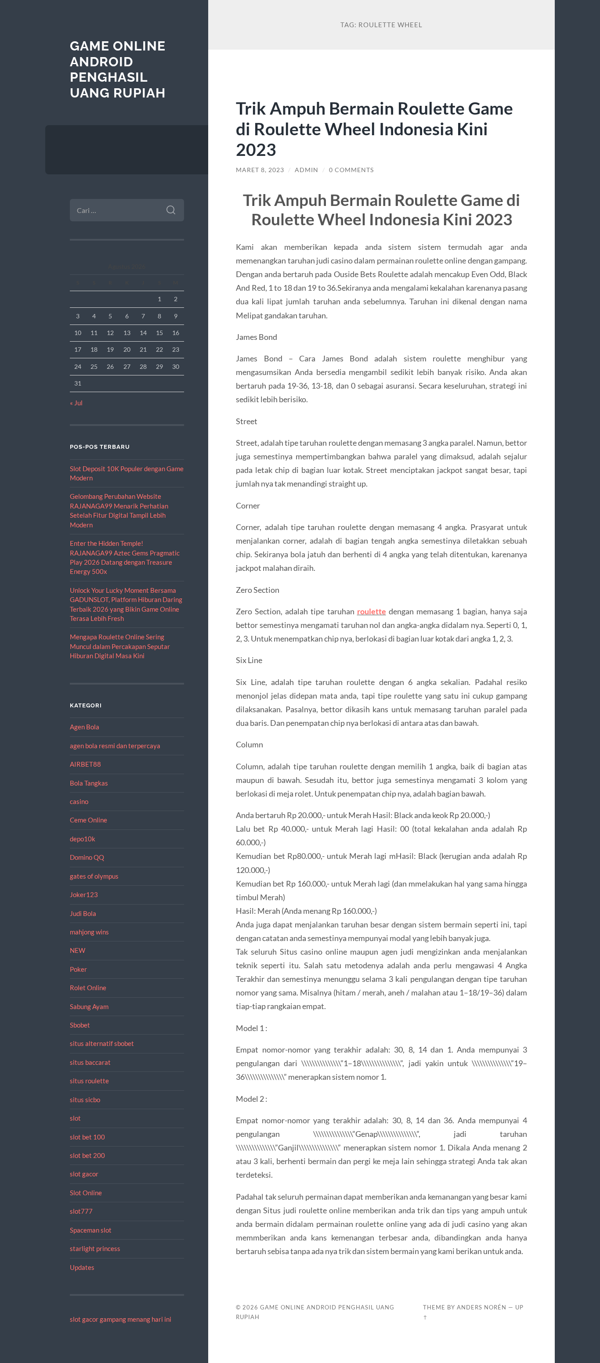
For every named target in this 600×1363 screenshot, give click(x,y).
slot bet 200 (87, 1155)
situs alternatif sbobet (102, 1043)
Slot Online (86, 1193)
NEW (77, 950)
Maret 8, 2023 (260, 169)
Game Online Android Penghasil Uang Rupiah (118, 69)
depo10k (82, 839)
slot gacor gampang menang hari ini (120, 1319)
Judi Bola (83, 913)
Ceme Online (88, 820)
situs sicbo (85, 1099)
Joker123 (84, 894)
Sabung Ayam (89, 1006)
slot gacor (84, 1174)
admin (306, 169)
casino (79, 801)
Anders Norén (481, 1307)
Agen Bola (84, 727)
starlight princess (95, 1248)
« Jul (76, 403)
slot (75, 1118)
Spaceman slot (91, 1230)
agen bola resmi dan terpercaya (115, 746)
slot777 (81, 1211)
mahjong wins (89, 932)
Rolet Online (88, 988)
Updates (82, 1267)
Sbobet (80, 1025)
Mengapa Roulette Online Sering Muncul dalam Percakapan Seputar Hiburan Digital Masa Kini (120, 646)
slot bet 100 (87, 1137)
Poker (78, 969)
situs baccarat (90, 1062)
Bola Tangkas (89, 783)
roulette (371, 611)
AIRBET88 (85, 764)
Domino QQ (87, 857)
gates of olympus (94, 876)
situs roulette (89, 1081)
